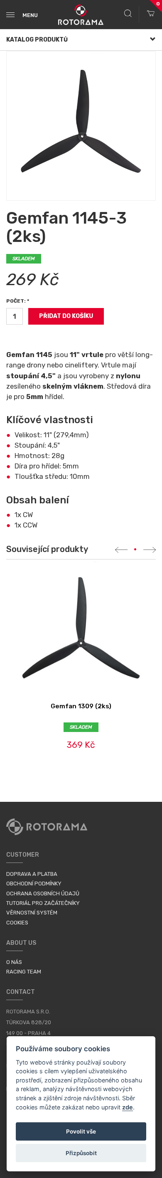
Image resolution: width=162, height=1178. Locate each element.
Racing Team (23, 972)
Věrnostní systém (31, 912)
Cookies (17, 922)
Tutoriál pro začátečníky (43, 903)
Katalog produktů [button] (37, 39)
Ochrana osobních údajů (42, 893)
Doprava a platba (31, 874)
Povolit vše (81, 1131)
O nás (14, 962)
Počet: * (17, 301)
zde (127, 1107)
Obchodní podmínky (33, 883)
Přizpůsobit (81, 1153)
